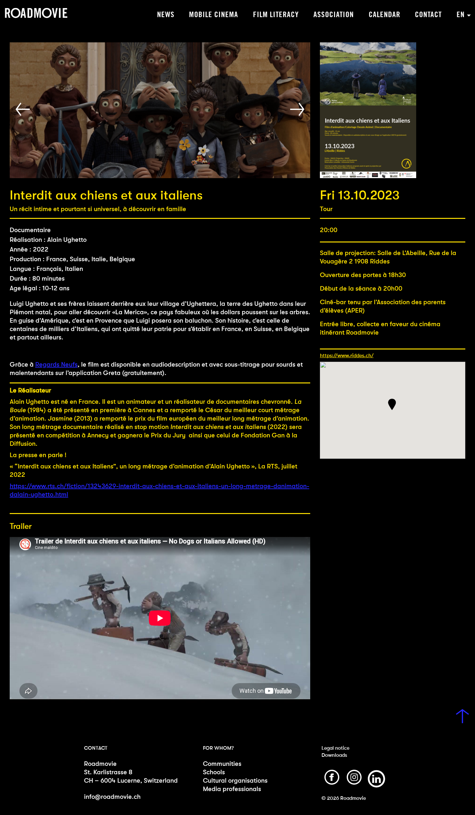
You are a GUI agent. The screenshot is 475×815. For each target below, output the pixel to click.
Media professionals (232, 789)
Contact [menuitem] (428, 15)
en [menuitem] (461, 15)
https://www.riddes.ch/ (347, 355)
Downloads (334, 755)
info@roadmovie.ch (112, 796)
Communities (222, 763)
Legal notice (335, 748)
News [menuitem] (165, 15)
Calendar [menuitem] (384, 15)
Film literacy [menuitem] (276, 15)
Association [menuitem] (333, 15)
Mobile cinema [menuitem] (213, 15)
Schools (214, 772)
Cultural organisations (235, 780)
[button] (24, 109)
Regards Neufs (56, 364)
